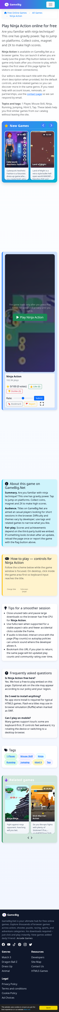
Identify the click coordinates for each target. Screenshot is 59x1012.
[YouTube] (8, 944)
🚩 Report (30, 403)
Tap (49, 762)
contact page (34, 94)
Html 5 (38, 762)
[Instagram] (25, 944)
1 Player (11, 756)
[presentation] (43, 125)
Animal (6, 971)
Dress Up (7, 966)
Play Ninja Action (31, 317)
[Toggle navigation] (50, 5)
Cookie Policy (9, 993)
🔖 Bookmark (14, 403)
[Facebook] (3, 944)
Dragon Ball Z (9, 961)
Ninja (41, 756)
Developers (37, 957)
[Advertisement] (29, 218)
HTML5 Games (39, 971)
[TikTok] (14, 944)
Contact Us (37, 966)
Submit (39, 398)
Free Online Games (17, 12)
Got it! (48, 1008)
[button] (41, 404)
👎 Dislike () (14, 391)
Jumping (25, 762)
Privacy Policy (9, 984)
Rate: (9, 398)
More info (27, 1009)
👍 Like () (35, 386)
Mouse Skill (26, 756)
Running (11, 762)
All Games (37, 12)
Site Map (36, 961)
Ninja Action (16, 16)
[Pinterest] (19, 944)
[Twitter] (30, 944)
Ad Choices (8, 997)
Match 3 (6, 957)
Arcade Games (25, 938)
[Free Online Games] (14, 5)
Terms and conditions (14, 988)
